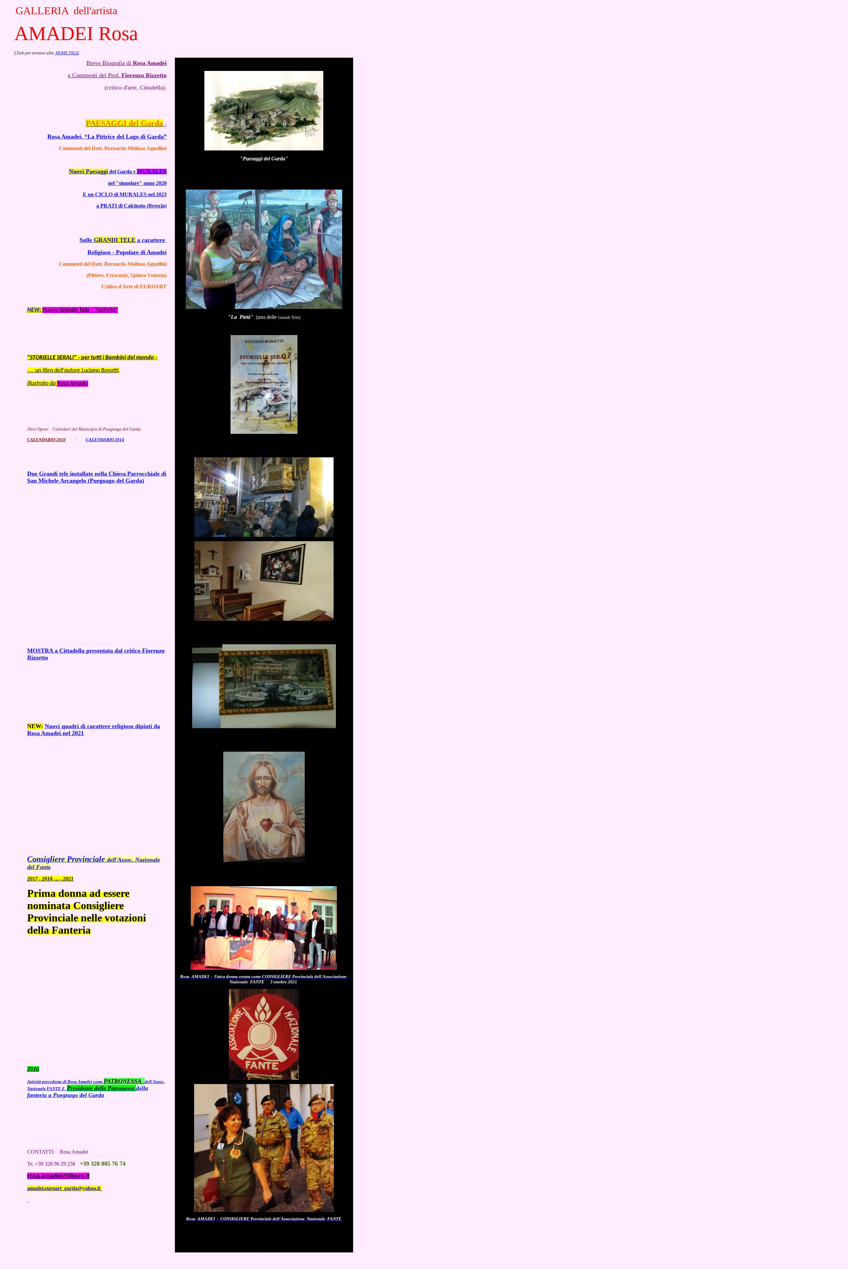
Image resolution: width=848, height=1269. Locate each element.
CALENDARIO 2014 (105, 439)
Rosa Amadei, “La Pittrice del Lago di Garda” (107, 136)
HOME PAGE (67, 52)
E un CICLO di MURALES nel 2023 (125, 194)
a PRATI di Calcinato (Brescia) (131, 205)
